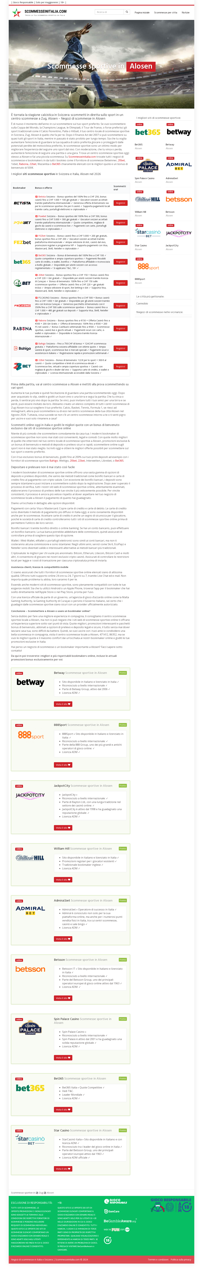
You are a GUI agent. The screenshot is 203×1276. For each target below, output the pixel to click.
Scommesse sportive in (23, 1192)
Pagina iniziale (142, 13)
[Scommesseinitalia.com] (39, 13)
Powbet (42, 216)
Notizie (186, 13)
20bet (121, 160)
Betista (42, 196)
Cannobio (142, 303)
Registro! (120, 202)
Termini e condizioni (158, 1259)
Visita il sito (62, 704)
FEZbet (42, 235)
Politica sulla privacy (181, 1259)
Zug (41, 1192)
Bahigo (42, 343)
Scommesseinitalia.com (82, 156)
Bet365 (56, 164)
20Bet (41, 274)
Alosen (102, 673)
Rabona (23, 164)
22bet (32, 164)
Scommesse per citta (165, 13)
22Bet (41, 360)
